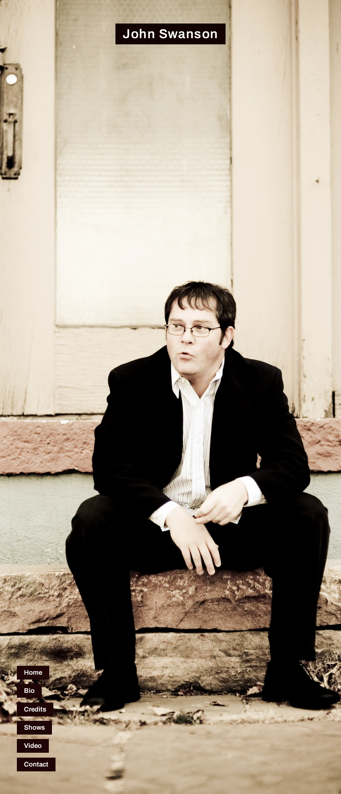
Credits (35, 709)
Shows (34, 727)
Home (33, 672)
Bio (29, 690)
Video (33, 745)
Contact (36, 764)
